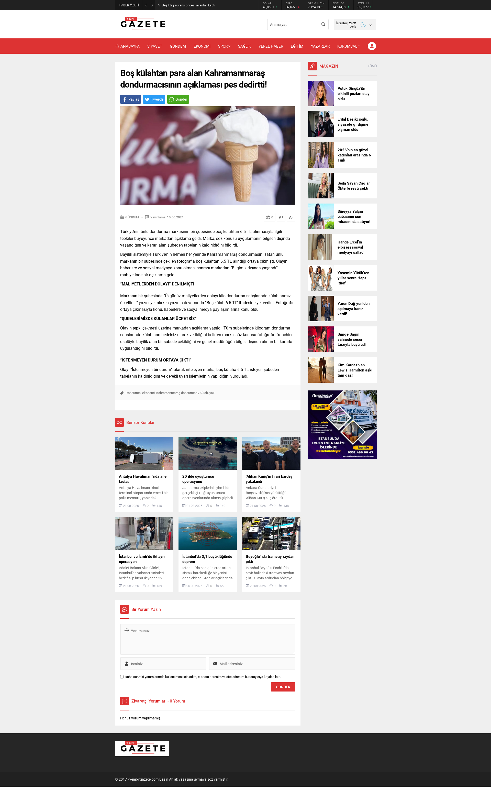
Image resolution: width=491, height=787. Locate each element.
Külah (204, 393)
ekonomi (148, 393)
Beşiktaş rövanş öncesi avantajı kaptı (188, 5)
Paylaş (133, 99)
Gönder (181, 99)
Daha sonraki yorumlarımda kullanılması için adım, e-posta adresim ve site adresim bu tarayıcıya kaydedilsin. (203, 676)
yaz (211, 393)
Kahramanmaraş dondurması (177, 393)
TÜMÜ (372, 66)
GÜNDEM (132, 217)
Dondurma (133, 393)
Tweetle (157, 99)
